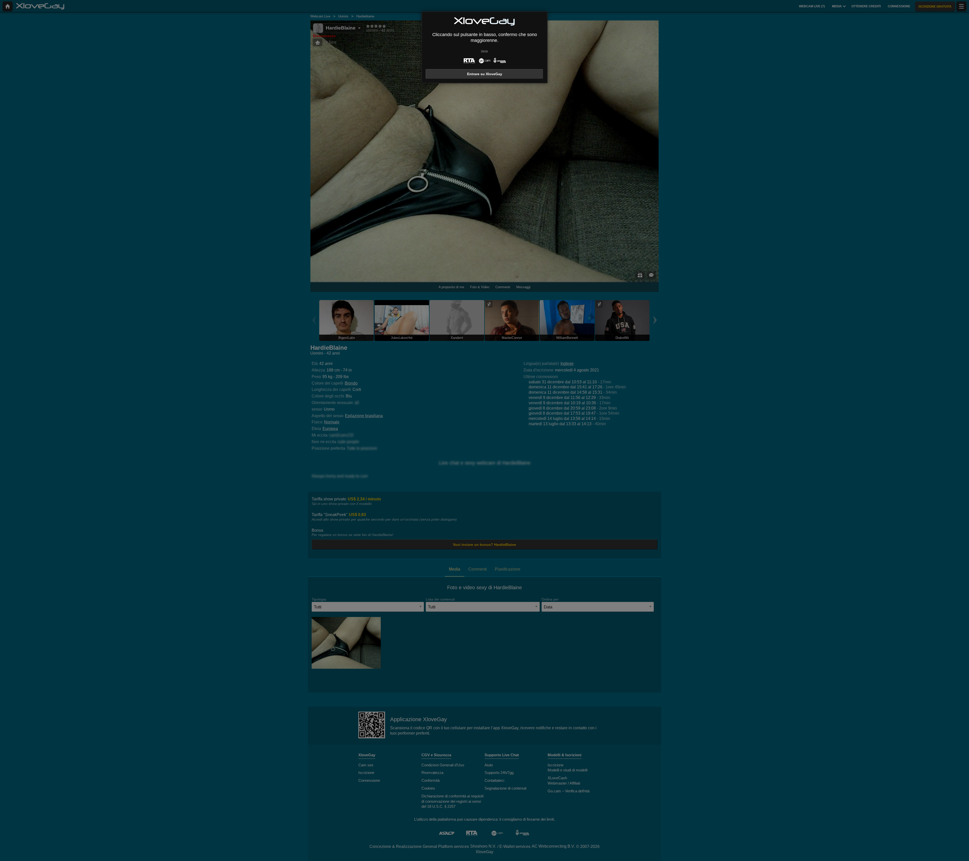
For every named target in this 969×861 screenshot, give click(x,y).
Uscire (484, 50)
